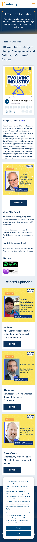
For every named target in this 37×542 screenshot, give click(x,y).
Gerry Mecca (8, 251)
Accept (18, 528)
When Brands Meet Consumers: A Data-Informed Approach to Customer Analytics (17, 334)
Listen (12, 344)
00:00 (22, 121)
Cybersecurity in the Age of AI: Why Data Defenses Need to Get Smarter (18, 460)
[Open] (33, 4)
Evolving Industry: (18, 14)
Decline (18, 533)
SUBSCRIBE (18, 203)
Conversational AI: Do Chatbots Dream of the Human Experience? (17, 397)
